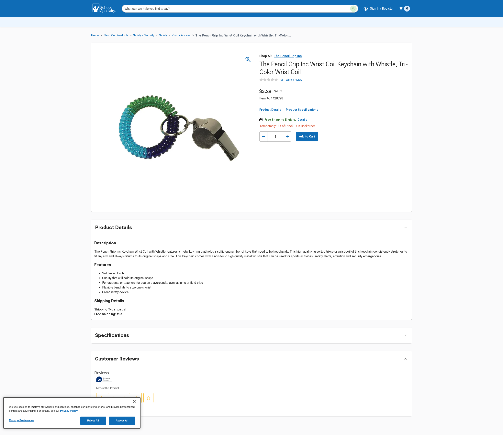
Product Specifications (302, 109)
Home (95, 35)
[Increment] (287, 137)
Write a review (294, 79)
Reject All (93, 420)
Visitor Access (181, 35)
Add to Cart (307, 136)
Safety (163, 35)
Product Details (270, 109)
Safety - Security (143, 35)
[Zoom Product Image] (248, 59)
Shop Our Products (116, 35)
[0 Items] (401, 9)
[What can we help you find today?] (353, 8)
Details (302, 119)
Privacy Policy (69, 410)
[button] (378, 8)
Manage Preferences (21, 420)
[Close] (134, 401)
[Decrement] (263, 137)
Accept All (122, 420)
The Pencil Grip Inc (288, 56)
